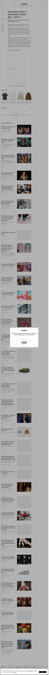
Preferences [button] (14, 672)
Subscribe (24, 342)
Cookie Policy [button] (31, 671)
